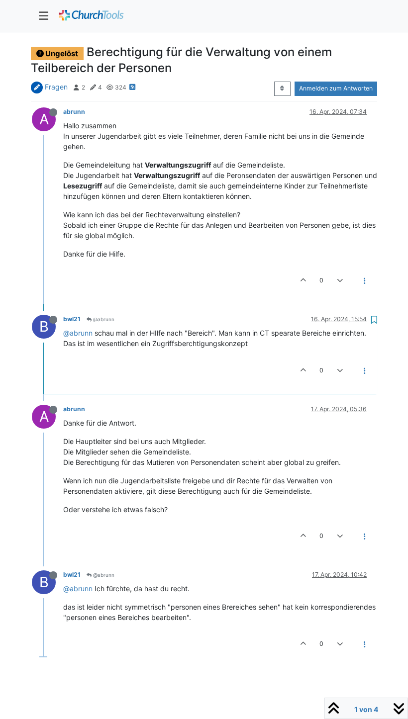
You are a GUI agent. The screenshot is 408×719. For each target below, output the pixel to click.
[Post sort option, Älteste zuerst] (282, 88)
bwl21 (72, 319)
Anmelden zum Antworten (336, 88)
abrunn (74, 111)
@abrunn (103, 319)
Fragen (56, 87)
